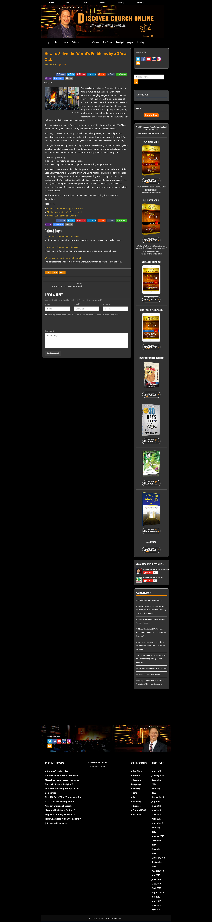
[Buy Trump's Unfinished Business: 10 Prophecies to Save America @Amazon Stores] (151, 393)
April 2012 (156, 909)
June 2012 (156, 901)
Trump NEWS (139, 810)
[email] (138, 63)
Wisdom (95, 42)
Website (106, 304)
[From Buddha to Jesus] (151, 463)
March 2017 (157, 823)
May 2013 (156, 883)
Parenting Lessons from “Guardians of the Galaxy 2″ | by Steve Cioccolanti (150, 682)
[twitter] (138, 59)
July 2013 (156, 875)
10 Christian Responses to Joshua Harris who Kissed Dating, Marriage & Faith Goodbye (151, 658)
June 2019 (156, 806)
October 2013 (158, 857)
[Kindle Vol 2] (151, 327)
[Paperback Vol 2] (151, 219)
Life (55, 42)
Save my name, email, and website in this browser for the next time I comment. (84, 315)
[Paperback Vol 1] (151, 160)
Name (48, 304)
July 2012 (156, 896)
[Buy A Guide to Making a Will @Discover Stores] (151, 530)
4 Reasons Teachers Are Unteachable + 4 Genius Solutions (150, 621)
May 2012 (156, 905)
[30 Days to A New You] (151, 419)
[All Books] (151, 548)
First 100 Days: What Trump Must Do (149, 600)
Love (86, 42)
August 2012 (158, 892)
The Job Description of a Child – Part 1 (64, 212)
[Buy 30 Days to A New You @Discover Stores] (151, 440)
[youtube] (148, 59)
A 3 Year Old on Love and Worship (62, 216)
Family (46, 42)
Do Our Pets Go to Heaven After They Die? (151, 668)
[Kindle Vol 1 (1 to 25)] (151, 279)
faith (55, 272)
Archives (140, 2)
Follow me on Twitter (97, 762)
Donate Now (151, 115)
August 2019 (158, 797)
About (68, 2)
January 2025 (158, 775)
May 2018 (156, 810)
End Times (107, 42)
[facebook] (143, 59)
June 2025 (156, 771)
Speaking (121, 2)
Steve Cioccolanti (50, 65)
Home (51, 2)
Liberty (64, 42)
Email (77, 304)
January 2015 (158, 836)
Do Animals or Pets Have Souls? (148, 674)
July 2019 (156, 801)
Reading (141, 42)
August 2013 (158, 870)
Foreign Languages (124, 42)
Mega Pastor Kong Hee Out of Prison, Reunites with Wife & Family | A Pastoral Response (150, 645)
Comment (49, 331)
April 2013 (156, 888)
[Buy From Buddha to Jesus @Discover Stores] (151, 482)
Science (75, 42)
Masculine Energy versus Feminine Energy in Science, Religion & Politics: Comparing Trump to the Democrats (151, 609)
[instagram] (159, 59)
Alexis (48, 272)
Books (102, 2)
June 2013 (156, 879)
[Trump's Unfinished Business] (151, 375)
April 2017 (156, 818)
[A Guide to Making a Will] (151, 508)
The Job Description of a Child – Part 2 (62, 247)
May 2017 (156, 814)
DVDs (86, 2)
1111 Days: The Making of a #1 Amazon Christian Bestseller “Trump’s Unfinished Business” (151, 632)
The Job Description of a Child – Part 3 (62, 236)
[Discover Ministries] (154, 59)
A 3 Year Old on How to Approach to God (65, 208)
